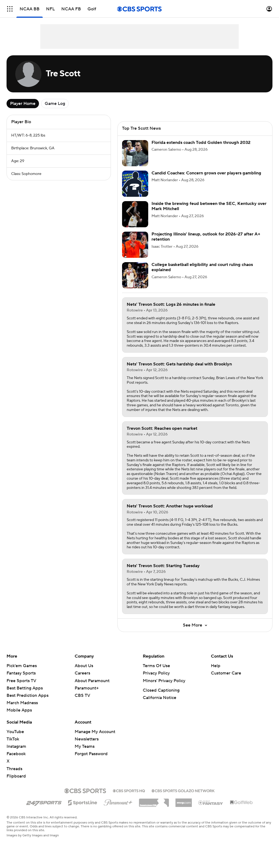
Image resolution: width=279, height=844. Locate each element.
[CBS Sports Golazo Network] (183, 790)
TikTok (13, 739)
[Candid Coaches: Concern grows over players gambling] (135, 184)
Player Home (22, 103)
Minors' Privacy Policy (164, 680)
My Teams (85, 746)
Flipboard (16, 776)
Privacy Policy (156, 673)
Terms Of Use (156, 665)
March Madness (22, 703)
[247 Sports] (44, 801)
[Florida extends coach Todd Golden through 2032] (135, 153)
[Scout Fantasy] (210, 802)
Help (215, 665)
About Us (84, 665)
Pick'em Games (22, 665)
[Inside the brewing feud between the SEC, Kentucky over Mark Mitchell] (135, 214)
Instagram (16, 746)
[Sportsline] (82, 801)
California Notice (159, 697)
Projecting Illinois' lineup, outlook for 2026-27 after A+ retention (205, 236)
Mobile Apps (19, 710)
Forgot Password (91, 754)
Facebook (16, 754)
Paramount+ (87, 688)
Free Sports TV (21, 680)
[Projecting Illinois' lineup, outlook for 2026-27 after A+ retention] (135, 245)
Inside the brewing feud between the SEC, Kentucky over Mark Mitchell (208, 206)
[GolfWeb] (241, 802)
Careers (82, 673)
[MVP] (183, 800)
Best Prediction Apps (27, 695)
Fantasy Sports (21, 673)
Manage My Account (95, 731)
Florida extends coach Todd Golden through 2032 (200, 142)
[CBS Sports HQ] (129, 790)
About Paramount (92, 680)
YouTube (15, 731)
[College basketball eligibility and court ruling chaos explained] (135, 275)
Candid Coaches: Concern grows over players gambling (206, 173)
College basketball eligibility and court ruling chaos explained (202, 267)
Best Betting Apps (25, 688)
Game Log (55, 103)
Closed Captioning (161, 690)
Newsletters (87, 739)
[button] (9, 9)
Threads (14, 769)
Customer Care (226, 673)
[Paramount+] (118, 801)
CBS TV (82, 695)
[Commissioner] (154, 800)
